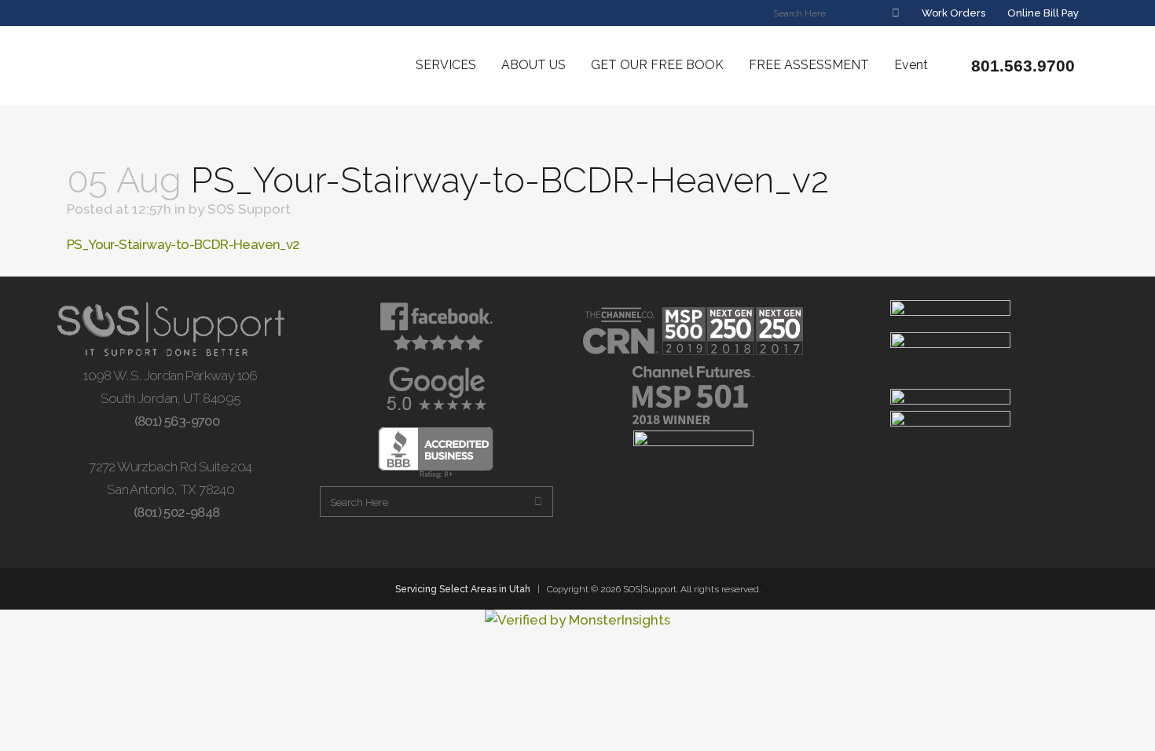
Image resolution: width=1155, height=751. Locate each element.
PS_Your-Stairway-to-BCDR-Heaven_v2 (183, 244)
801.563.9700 (1020, 66)
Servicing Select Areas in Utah (462, 589)
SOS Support (249, 209)
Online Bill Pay (1042, 13)
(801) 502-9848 (175, 512)
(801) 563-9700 (175, 421)
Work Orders (952, 13)
